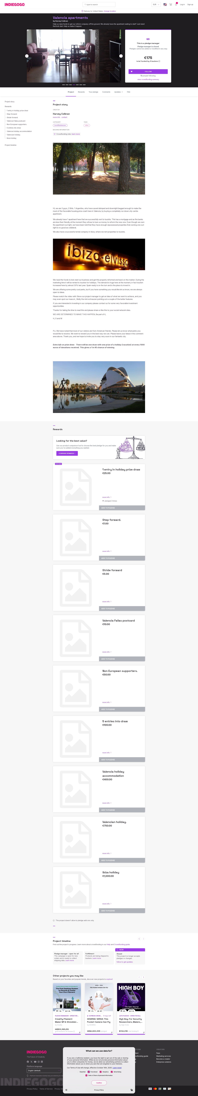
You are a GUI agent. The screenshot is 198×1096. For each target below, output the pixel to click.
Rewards (8, 106)
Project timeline (10, 145)
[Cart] (170, 4)
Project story (9, 102)
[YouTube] (35, 1062)
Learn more (69, 960)
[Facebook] (28, 1062)
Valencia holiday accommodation (19, 131)
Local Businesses (60, 125)
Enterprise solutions (163, 1062)
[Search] (85, 4)
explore (109, 979)
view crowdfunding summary (148, 79)
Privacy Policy (32, 1089)
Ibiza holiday (11, 138)
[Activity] (176, 4)
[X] (31, 1062)
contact (64, 117)
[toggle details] (81, 1033)
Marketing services (163, 1056)
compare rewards (67, 453)
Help (108, 944)
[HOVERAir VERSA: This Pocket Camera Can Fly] (99, 997)
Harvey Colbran (61, 21)
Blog (134, 1059)
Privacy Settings (61, 1089)
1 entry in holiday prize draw (17, 111)
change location (110, 11)
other (86, 125)
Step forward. (12, 114)
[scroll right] (121, 56)
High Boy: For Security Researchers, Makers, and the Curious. (130, 1022)
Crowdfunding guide (122, 944)
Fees (158, 1053)
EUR (154, 4)
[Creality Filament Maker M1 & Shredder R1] (67, 997)
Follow (148, 71)
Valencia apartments (70, 17)
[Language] (165, 4)
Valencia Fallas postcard (16, 121)
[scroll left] (27, 56)
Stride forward (12, 117)
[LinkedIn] (42, 1062)
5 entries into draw (14, 128)
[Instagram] (39, 1062)
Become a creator (163, 1059)
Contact (135, 1053)
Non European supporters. (17, 124)
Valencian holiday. (13, 135)
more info (56, 117)
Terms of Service (46, 1089)
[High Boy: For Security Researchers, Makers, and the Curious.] (131, 997)
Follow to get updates (125, 962)
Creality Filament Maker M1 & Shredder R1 (65, 1022)
